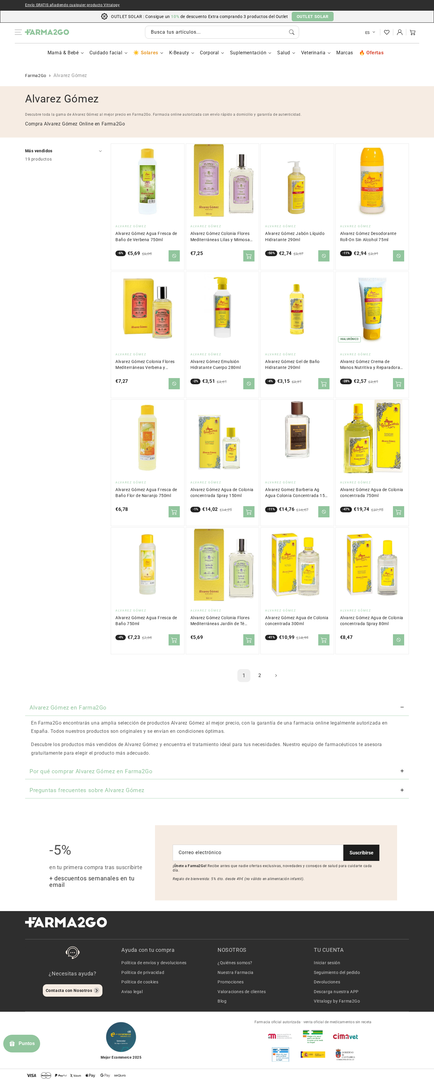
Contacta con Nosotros (69, 990)
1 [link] (244, 675)
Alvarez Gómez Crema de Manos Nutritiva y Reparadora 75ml (370, 365)
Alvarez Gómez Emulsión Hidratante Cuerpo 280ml (215, 364)
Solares (149, 52)
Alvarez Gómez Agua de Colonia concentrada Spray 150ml (222, 492)
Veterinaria (313, 52)
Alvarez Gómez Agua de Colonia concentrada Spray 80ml (371, 620)
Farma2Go (35, 75)
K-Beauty (179, 52)
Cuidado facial (105, 52)
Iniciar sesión (327, 962)
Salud (283, 52)
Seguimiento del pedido (337, 972)
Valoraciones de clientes (242, 991)
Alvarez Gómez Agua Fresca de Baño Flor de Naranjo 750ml (146, 492)
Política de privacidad (142, 972)
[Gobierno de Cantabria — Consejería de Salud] (345, 1054)
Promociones (231, 982)
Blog (222, 1001)
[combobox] (222, 32)
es (367, 32)
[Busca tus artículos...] (291, 32)
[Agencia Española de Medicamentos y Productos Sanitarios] (280, 1036)
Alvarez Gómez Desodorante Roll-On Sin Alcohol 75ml (368, 236)
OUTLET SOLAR (313, 16)
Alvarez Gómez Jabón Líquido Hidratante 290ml (294, 236)
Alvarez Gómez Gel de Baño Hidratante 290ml (292, 364)
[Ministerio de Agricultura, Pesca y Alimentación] (313, 1054)
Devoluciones (327, 982)
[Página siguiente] (275, 675)
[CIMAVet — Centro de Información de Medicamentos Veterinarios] (345, 1036)
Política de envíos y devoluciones (154, 962)
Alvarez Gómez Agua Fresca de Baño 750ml (146, 620)
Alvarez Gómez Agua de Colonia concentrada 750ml (371, 492)
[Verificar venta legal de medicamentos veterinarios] (280, 1054)
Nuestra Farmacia (236, 972)
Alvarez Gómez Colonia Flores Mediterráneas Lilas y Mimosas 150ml (221, 237)
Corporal (209, 52)
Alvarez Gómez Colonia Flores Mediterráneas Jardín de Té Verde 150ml (220, 621)
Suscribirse (361, 853)
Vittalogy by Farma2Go (337, 1001)
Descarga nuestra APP (336, 991)
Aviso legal (132, 991)
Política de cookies (139, 982)
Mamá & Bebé (63, 52)
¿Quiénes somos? (235, 962)
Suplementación (248, 52)
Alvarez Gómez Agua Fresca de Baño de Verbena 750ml (146, 236)
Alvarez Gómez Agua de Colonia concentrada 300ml (296, 620)
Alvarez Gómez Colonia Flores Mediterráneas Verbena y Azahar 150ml (145, 365)
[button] (412, 32)
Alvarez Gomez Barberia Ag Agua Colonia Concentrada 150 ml (296, 493)
